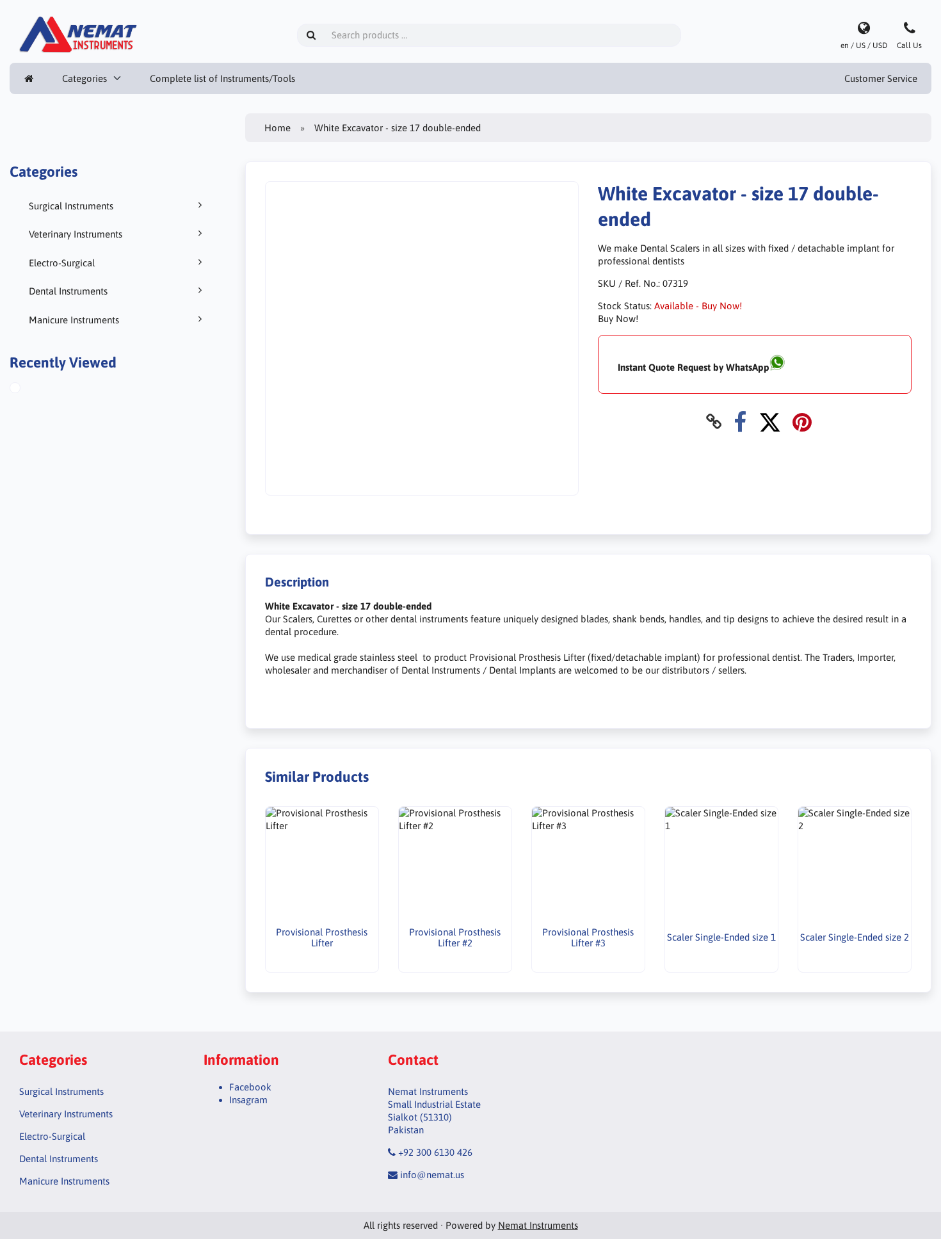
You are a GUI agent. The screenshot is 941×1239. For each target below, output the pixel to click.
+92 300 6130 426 (435, 1152)
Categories (84, 78)
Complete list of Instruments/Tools (222, 78)
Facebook (250, 1086)
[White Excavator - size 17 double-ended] (29, 389)
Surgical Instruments (71, 205)
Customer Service (880, 78)
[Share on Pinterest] (802, 422)
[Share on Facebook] (740, 422)
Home (277, 127)
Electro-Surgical (62, 262)
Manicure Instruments (74, 319)
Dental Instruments (68, 291)
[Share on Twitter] (769, 422)
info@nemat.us (432, 1174)
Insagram (248, 1099)
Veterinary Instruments (75, 234)
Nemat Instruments (538, 1225)
